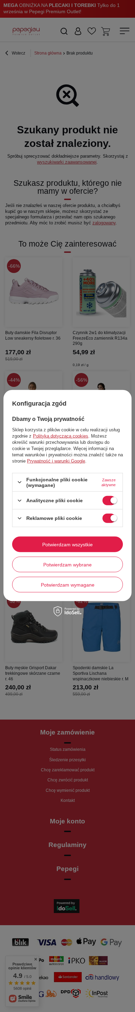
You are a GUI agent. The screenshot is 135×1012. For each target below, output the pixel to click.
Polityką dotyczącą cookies (60, 435)
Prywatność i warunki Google (56, 460)
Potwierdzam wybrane (67, 564)
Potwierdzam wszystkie (67, 544)
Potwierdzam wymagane (67, 584)
